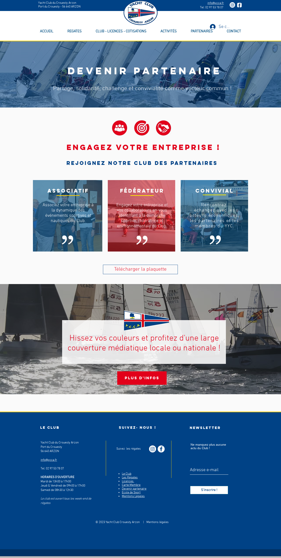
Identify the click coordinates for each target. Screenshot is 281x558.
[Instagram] (232, 5)
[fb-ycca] (239, 5)
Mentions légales (157, 522)
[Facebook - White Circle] (161, 448)
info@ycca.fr (215, 3)
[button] (121, 31)
